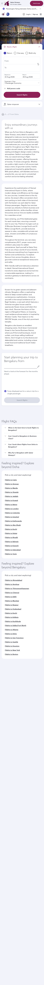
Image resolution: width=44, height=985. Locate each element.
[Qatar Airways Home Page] (3, 14)
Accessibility (33, 870)
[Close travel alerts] (40, 9)
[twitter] (9, 807)
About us (5, 724)
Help (3, 774)
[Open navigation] (40, 14)
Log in (28, 14)
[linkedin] (14, 807)
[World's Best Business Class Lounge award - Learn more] (7, 844)
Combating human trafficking (13, 873)
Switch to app (36, 3)
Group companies (8, 752)
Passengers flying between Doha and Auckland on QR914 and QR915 (22, 9)
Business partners (8, 767)
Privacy (24, 870)
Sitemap (29, 873)
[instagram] (24, 807)
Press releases (6, 730)
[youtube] (19, 807)
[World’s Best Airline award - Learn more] (7, 824)
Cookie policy (8, 870)
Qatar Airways (6, 719)
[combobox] (20, 366)
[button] (23, 477)
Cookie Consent (8, 877)
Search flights (22, 400)
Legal (17, 870)
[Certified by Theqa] (11, 788)
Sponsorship (6, 734)
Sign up (35, 14)
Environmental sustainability (11, 744)
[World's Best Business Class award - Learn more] (7, 834)
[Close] (2, 3)
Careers (4, 727)
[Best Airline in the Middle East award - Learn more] (7, 855)
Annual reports (7, 740)
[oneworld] (7, 14)
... (7, 114)
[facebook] (4, 807)
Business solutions (8, 759)
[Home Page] (3, 114)
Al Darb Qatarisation (9, 737)
